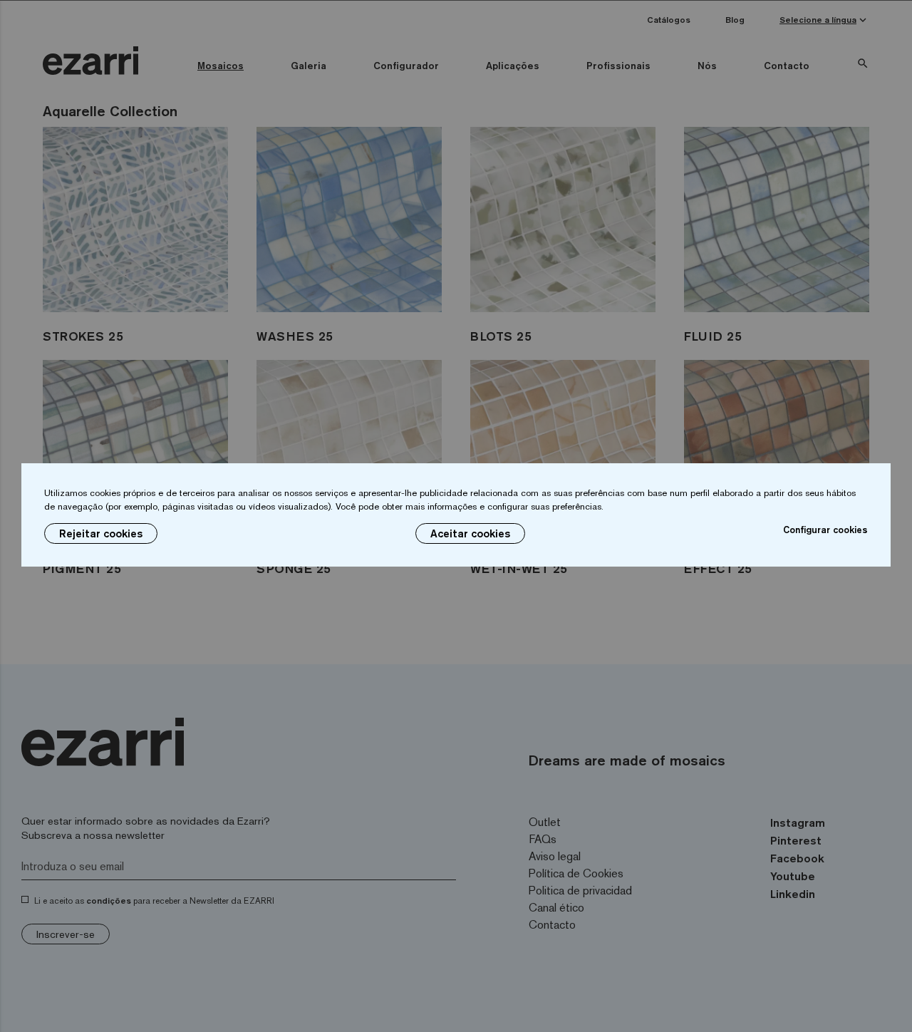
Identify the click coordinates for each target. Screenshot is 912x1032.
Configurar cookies (825, 529)
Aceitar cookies (470, 533)
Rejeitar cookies (100, 533)
